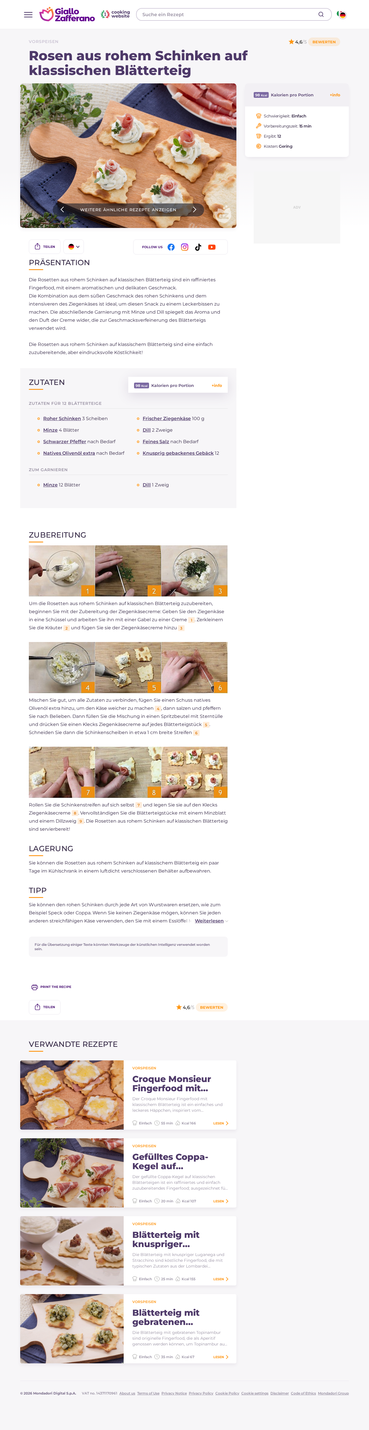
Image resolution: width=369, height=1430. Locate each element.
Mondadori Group (333, 1393)
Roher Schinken (62, 418)
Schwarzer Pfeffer (64, 441)
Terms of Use (148, 1393)
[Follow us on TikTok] (199, 247)
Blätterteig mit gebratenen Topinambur (165, 1317)
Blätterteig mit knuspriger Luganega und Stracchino (165, 1239)
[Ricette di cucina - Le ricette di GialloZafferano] (341, 14)
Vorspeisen (44, 41)
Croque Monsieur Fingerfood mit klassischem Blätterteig (171, 1084)
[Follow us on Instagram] (186, 247)
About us (127, 1393)
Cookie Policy (227, 1393)
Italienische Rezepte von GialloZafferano (85, 14)
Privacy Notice (174, 1393)
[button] (205, 921)
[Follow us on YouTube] (213, 247)
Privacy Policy (201, 1393)
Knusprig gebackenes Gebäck (178, 453)
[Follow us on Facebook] (172, 247)
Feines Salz (156, 441)
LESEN (218, 1123)
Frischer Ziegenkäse (167, 418)
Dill (147, 430)
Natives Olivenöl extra (69, 453)
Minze (50, 430)
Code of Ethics (303, 1393)
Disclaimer (279, 1393)
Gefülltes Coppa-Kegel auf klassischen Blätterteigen (170, 1161)
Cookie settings (254, 1393)
